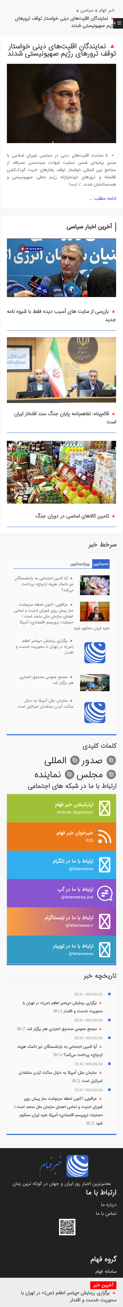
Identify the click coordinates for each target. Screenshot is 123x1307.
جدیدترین (101, 564)
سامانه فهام (105, 1271)
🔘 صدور (99, 761)
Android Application (74, 808)
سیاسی (86, 10)
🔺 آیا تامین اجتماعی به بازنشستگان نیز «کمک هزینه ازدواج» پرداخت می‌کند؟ (43, 584)
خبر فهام (107, 10)
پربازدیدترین (80, 564)
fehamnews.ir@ (69, 921)
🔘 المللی (62, 761)
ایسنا (73, 184)
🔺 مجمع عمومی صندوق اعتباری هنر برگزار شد (46, 680)
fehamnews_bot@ (75, 893)
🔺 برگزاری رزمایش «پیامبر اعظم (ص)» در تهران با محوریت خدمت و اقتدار (44, 647)
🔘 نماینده (54, 775)
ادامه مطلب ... (102, 198)
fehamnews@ (73, 864)
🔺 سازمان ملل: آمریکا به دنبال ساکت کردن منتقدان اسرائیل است (45, 704)
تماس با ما (106, 1213)
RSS (75, 836)
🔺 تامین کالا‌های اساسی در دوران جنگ (75, 516)
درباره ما (108, 1204)
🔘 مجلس (96, 775)
